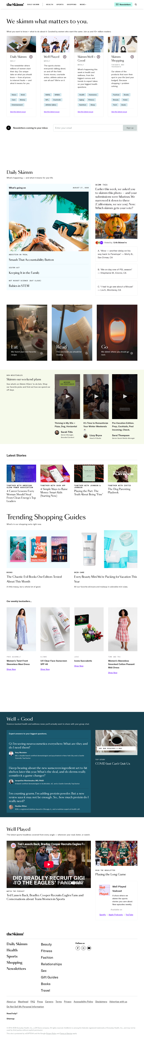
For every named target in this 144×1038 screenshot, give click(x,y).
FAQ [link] (33, 1001)
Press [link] (40, 1001)
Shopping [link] (71, 4)
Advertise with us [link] (118, 1001)
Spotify (102, 914)
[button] (21, 76)
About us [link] (11, 1001)
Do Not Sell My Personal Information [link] (25, 1006)
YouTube (129, 914)
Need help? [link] (12, 1013)
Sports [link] (60, 4)
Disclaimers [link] (101, 1001)
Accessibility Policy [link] (83, 1001)
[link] (15, 4)
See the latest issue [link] (18, 112)
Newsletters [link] (16, 969)
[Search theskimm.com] (135, 4)
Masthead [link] (23, 1001)
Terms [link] (59, 1001)
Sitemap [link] (10, 1018)
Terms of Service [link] (66, 1033)
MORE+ (83, 4)
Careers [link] (49, 1001)
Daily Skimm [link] (33, 4)
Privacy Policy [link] (51, 1033)
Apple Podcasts (116, 914)
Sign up (130, 128)
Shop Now (11, 669)
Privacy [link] (67, 1001)
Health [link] (49, 4)
